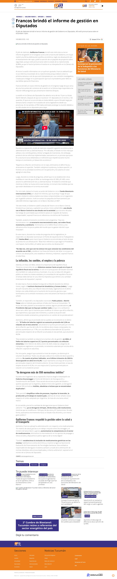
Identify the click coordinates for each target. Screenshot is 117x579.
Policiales (51, 1)
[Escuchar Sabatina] (102, 6)
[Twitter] (13, 23)
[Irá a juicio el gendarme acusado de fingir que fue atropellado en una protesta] (48, 477)
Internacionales (33, 564)
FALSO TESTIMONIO (43, 474)
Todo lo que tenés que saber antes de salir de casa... (84, 90)
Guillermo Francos (22, 465)
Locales (37, 1)
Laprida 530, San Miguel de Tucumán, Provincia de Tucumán (33, 575)
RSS (76, 565)
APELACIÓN (87, 516)
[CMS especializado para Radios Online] (92, 575)
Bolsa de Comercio (49, 561)
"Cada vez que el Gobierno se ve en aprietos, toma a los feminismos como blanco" (25, 482)
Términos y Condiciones (19, 572)
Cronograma (65, 516)
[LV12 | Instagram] (100, 1)
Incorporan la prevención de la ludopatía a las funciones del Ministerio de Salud (90, 68)
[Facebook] (13, 19)
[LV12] (17, 545)
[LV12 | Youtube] (91, 544)
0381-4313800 (54, 575)
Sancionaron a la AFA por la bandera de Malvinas (85, 104)
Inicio (15, 555)
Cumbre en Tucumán (37, 516)
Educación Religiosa (50, 555)
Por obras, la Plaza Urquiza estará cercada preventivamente (85, 111)
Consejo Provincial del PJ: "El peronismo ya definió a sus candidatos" (86, 84)
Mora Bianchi (48, 564)
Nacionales (43, 1)
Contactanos (78, 555)
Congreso (43, 465)
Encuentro (64, 496)
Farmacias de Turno (80, 562)
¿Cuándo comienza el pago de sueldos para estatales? (70, 521)
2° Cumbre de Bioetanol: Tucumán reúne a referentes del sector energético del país (37, 525)
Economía (58, 1)
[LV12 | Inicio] (101, 550)
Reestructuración (66, 474)
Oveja (46, 558)
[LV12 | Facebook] (90, 1)
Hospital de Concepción (90, 496)
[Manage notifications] (113, 575)
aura (46, 567)
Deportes (64, 1)
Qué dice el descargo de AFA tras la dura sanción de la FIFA (93, 522)
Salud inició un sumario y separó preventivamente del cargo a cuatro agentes (93, 502)
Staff (76, 559)
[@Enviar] (13, 26)
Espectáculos (32, 561)
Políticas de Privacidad (30, 572)
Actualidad (17, 561)
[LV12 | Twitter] (95, 1)
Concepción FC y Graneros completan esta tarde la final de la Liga (86, 97)
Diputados (34, 465)
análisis (19, 474)
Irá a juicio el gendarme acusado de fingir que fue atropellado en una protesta (47, 482)
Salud (30, 567)
